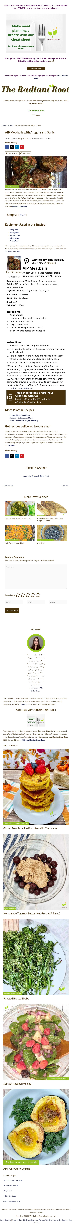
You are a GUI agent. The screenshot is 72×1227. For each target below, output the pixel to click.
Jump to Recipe (13, 153)
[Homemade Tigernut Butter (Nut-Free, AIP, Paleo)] (36, 872)
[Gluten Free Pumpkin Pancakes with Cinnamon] (36, 787)
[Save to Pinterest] (22, 147)
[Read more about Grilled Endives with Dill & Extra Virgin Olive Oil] (52, 508)
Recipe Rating (10, 595)
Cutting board (14, 241)
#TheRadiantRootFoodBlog (28, 402)
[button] (9, 277)
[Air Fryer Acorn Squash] (36, 1127)
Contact (36, 1223)
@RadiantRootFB (32, 399)
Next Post (65, 486)
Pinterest (50, 263)
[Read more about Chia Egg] (52, 533)
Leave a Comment (11, 138)
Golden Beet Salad (9, 1196)
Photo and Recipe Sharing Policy (60, 1220)
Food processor (15, 235)
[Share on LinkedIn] (17, 147)
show (22, 214)
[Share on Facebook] (7, 147)
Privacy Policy (17, 1220)
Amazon (24, 704)
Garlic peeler (14, 232)
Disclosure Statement (30, 1220)
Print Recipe (26, 153)
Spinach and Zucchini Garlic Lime (18, 519)
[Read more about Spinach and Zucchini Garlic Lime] (20, 508)
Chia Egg (40, 543)
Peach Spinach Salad (10, 1185)
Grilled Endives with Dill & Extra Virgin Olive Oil (50, 520)
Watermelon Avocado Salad (12, 1180)
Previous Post (7, 486)
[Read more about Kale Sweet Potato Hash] (20, 533)
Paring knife (14, 230)
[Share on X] (12, 147)
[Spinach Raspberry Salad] (36, 1042)
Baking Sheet (14, 238)
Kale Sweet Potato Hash (14, 543)
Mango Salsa (7, 1191)
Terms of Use (44, 1220)
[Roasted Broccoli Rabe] (36, 957)
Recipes (8, 1220)
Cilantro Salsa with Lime (11, 1201)
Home (2, 1220)
